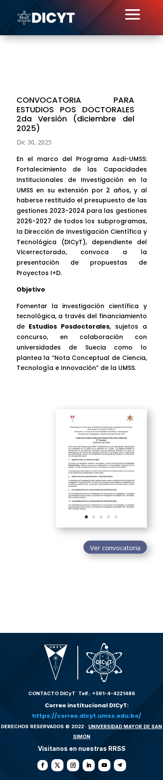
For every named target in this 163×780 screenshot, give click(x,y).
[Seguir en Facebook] (42, 765)
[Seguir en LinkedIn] (89, 765)
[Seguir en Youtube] (104, 765)
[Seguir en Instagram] (73, 765)
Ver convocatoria (115, 547)
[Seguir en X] (57, 765)
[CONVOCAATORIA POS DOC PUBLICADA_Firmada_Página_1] (101, 527)
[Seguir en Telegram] (120, 765)
